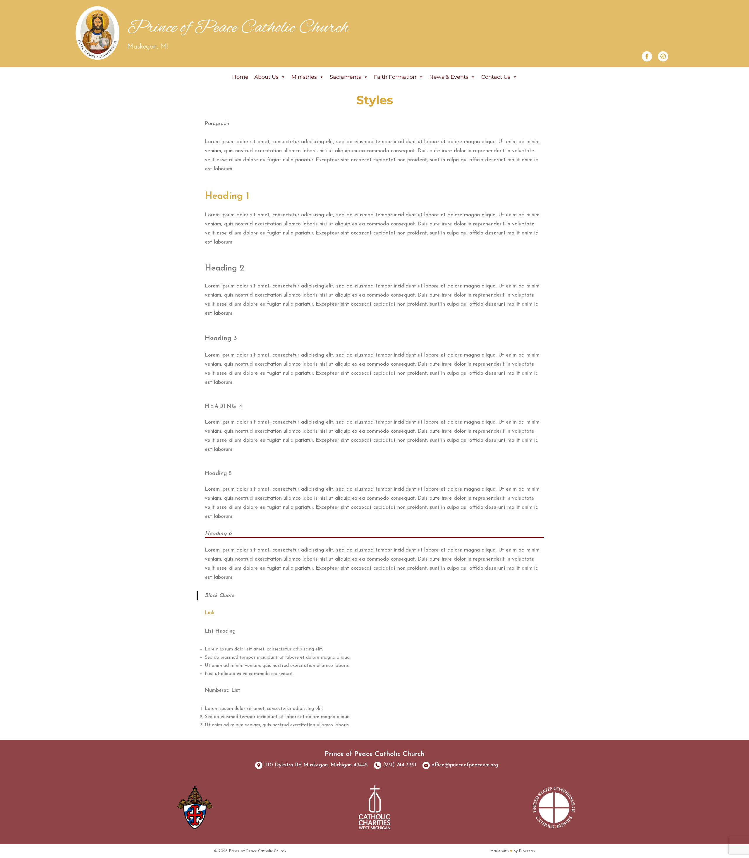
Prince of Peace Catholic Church (237, 28)
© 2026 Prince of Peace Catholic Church (250, 851)
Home (240, 77)
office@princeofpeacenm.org (465, 765)
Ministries (304, 77)
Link (209, 613)
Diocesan (527, 851)
